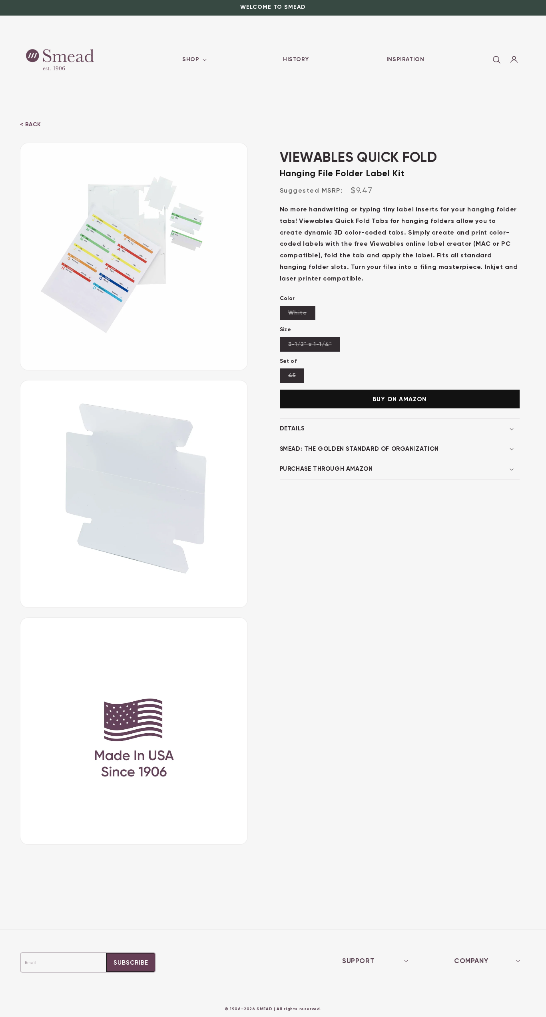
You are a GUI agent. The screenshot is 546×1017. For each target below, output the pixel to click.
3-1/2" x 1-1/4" (314, 346)
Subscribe (131, 962)
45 (296, 377)
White (301, 314)
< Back (30, 124)
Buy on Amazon (399, 399)
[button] (193, 59)
